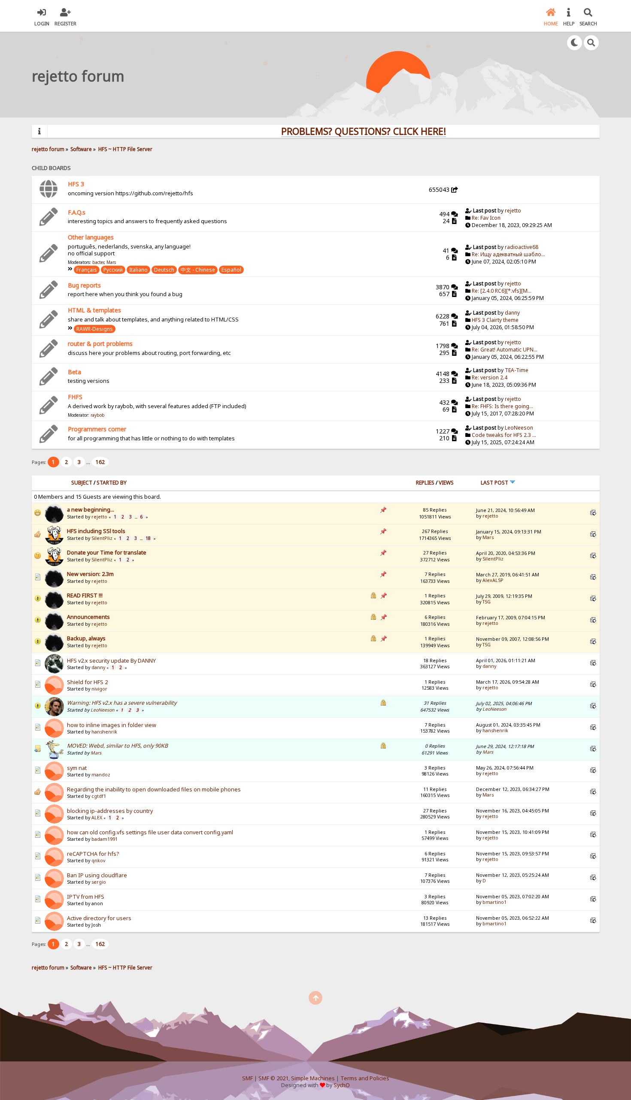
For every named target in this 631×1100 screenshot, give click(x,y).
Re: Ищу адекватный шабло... (508, 254)
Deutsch (164, 269)
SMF (247, 1078)
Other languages (91, 237)
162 (100, 462)
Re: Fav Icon (486, 217)
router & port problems (100, 343)
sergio (98, 882)
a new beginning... (90, 509)
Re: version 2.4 (489, 377)
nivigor (99, 689)
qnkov (98, 861)
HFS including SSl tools (96, 531)
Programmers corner (97, 429)
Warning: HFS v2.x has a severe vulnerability (121, 702)
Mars (111, 262)
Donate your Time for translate (106, 552)
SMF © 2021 (273, 1078)
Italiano (138, 269)
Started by (112, 482)
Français (86, 269)
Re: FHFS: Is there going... (502, 406)
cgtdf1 (98, 796)
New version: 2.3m (90, 574)
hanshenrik (104, 732)
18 (148, 538)
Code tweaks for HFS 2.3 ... (504, 435)
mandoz (100, 775)
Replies (425, 482)
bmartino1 (494, 902)
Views (446, 482)
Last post (495, 482)
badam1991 (104, 839)
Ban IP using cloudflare (97, 875)
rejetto (513, 210)
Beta (74, 372)
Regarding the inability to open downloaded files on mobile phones (154, 789)
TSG (486, 602)
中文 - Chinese (198, 269)
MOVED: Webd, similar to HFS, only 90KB (117, 745)
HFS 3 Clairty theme (495, 320)
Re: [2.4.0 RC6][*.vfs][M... (501, 290)
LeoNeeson (519, 427)
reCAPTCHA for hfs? (93, 854)
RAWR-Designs (94, 329)
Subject (81, 482)
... (88, 462)
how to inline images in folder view (111, 725)
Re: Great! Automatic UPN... (504, 349)
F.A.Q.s (76, 212)
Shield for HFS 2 (87, 682)
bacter (98, 262)
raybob (98, 415)
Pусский (113, 269)
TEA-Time (516, 370)
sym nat (77, 768)
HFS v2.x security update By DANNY (111, 660)
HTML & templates (94, 310)
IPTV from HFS (85, 896)
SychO (342, 1085)
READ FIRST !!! (85, 595)
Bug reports (84, 285)
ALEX (96, 818)
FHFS (75, 397)
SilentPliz (101, 538)
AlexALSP (493, 580)
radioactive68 (521, 247)
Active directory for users (99, 918)
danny (512, 312)
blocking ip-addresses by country (110, 811)
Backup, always (86, 638)
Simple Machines (313, 1078)
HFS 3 (76, 184)
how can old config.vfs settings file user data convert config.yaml (150, 832)
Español (231, 269)
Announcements (88, 617)
